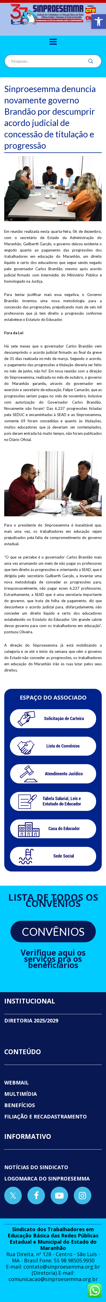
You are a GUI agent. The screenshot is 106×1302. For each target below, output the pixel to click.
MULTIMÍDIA (20, 1093)
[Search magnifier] (91, 62)
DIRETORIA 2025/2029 (31, 1020)
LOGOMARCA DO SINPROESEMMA (47, 1178)
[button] (98, 21)
